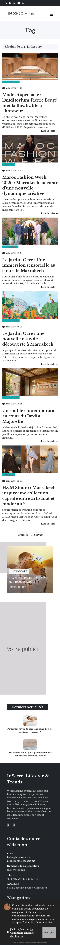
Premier (23, 534)
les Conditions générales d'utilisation (22, 933)
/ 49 (36, 878)
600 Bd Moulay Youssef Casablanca (27, 887)
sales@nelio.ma (16, 869)
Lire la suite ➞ (49, 130)
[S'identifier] (23, 3)
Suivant (38, 534)
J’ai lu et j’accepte (22, 933)
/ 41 (31, 878)
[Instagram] (14, 3)
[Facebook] (10, 3)
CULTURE (11, 82)
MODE (9, 164)
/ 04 (26, 878)
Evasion (10, 247)
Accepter (49, 932)
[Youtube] (19, 3)
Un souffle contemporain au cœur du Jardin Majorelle (28, 416)
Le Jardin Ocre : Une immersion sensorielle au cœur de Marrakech (29, 265)
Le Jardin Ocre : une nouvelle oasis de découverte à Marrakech (28, 339)
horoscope (19, 571)
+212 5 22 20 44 (15, 878)
